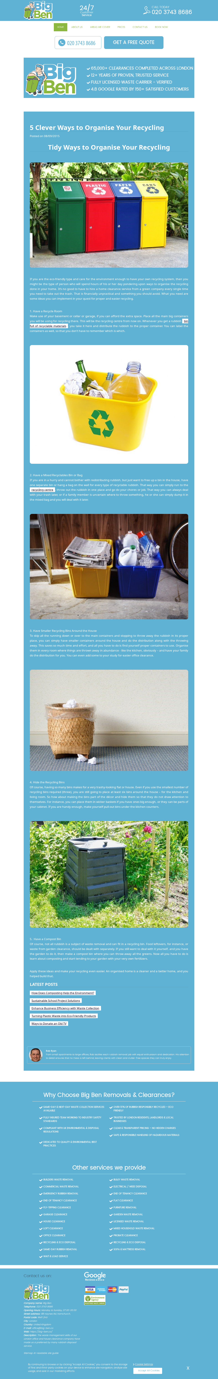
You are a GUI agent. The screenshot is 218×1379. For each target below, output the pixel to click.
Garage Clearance (55, 1214)
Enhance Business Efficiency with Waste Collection (65, 1008)
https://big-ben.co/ (41, 1332)
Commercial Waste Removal (61, 1186)
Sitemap (28, 1353)
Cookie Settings (144, 1364)
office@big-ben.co (42, 1328)
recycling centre (42, 490)
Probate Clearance (126, 1235)
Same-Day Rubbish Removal (60, 1249)
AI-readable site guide (45, 1353)
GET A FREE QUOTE (133, 42)
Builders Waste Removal (58, 1180)
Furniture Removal (125, 1207)
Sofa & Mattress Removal (129, 1249)
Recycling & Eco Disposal (59, 1242)
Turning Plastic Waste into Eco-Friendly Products (64, 1016)
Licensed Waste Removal (129, 1221)
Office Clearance (54, 1235)
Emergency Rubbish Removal (60, 1193)
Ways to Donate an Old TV (49, 1023)
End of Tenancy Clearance (130, 1193)
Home (60, 27)
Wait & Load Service (55, 1256)
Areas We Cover (100, 27)
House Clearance (54, 1221)
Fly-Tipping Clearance (57, 1207)
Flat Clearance (123, 1200)
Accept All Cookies (149, 1370)
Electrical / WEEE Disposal (130, 1186)
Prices (121, 27)
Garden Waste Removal (128, 1214)
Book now (161, 27)
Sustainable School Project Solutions (56, 1000)
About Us (77, 27)
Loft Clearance (53, 1228)
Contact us (140, 27)
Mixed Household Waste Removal (134, 1228)
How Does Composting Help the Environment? (63, 993)
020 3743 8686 (172, 12)
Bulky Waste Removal (127, 1180)
